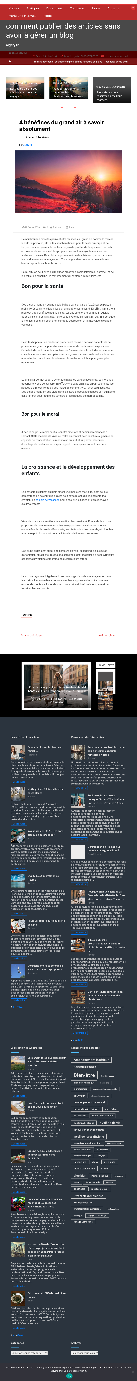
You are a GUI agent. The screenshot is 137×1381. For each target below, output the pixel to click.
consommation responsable (105, 1089)
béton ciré (104, 1083)
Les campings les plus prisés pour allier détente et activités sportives (47, 1061)
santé (77, 1182)
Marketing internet (22, 15)
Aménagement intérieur (91, 1060)
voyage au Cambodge (97, 1215)
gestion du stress (84, 1122)
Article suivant (107, 635)
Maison (14, 8)
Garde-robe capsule (102, 1115)
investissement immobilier (87, 1143)
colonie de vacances (47, 500)
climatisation (80, 1089)
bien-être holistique (84, 1082)
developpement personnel (89, 1102)
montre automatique (82, 1156)
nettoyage (101, 1156)
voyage (78, 1215)
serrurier (109, 1182)
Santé (96, 8)
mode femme (102, 1149)
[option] (25, 88)
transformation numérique (87, 1208)
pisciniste (109, 1161)
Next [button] (111, 665)
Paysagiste (80, 1161)
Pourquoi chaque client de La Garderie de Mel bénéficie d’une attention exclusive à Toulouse (57, 689)
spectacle (79, 1188)
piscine (95, 1162)
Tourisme (77, 8)
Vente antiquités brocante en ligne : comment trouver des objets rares (105, 995)
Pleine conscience (84, 1168)
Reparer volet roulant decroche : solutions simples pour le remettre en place (107, 751)
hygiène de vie (110, 1123)
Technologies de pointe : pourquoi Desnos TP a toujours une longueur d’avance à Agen (106, 799)
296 (19, 1007)
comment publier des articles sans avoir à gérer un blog (63, 31)
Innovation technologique (89, 1129)
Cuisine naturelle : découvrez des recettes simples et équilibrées (45, 1154)
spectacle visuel (99, 1189)
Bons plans (54, 8)
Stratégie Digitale (83, 1202)
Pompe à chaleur (99, 1175)
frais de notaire (80, 1115)
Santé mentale (92, 1182)
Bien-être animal (107, 1076)
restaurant (118, 1176)
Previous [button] (102, 665)
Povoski (42, 699)
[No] (132, 1372)
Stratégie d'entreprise (88, 1196)
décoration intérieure (86, 1108)
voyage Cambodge (83, 1221)
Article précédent (32, 635)
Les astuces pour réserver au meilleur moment (65, 96)
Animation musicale (85, 1066)
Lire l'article (79, 788)
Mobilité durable (82, 1149)
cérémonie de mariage (100, 1096)
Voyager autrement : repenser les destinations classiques (24, 92)
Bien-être (84, 1075)
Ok (69, 1376)
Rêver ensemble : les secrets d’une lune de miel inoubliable (110, 92)
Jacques (27, 144)
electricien (110, 1109)
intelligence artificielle (89, 1136)
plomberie (105, 1169)
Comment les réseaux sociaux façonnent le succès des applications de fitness (45, 1202)
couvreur (79, 1095)
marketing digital (114, 1143)
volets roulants (113, 1209)
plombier (80, 1175)
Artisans (113, 8)
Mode (47, 15)
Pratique (32, 8)
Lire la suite (19, 781)
